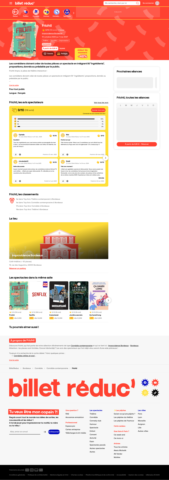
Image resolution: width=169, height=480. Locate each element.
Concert (93, 435)
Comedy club (95, 421)
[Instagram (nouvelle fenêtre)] (145, 392)
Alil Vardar (118, 454)
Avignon (141, 424)
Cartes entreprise (73, 429)
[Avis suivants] (105, 158)
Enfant (92, 431)
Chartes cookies (77, 475)
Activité (93, 438)
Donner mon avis (98, 110)
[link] (33, 135)
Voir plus (101, 178)
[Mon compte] (157, 3)
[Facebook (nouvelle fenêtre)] (145, 382)
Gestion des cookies (136, 475)
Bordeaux (134, 346)
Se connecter (148, 3)
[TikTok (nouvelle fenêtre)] (155, 392)
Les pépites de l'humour (124, 421)
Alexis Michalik (120, 450)
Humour (93, 424)
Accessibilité (121, 475)
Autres (92, 452)
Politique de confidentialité (37, 475)
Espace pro (70, 426)
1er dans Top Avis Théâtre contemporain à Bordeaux (38, 199)
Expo (92, 441)
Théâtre (93, 414)
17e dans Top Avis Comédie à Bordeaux (32, 206)
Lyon (140, 417)
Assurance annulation (75, 417)
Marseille (142, 421)
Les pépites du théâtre (123, 417)
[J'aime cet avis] (15, 154)
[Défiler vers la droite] (73, 13)
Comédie (39, 368)
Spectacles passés (98, 445)
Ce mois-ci (118, 438)
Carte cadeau (119, 426)
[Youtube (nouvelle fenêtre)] (155, 382)
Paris (140, 414)
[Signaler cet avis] (20, 154)
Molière (117, 457)
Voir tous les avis (101, 103)
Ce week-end (119, 435)
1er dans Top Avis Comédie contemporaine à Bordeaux (39, 203)
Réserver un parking (17, 268)
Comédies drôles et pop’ (24, 356)
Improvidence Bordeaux (52, 33)
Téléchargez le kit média (76, 433)
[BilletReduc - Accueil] (24, 3)
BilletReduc (14, 368)
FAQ (67, 414)
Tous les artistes (120, 447)
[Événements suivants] (108, 300)
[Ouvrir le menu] (11, 3)
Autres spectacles (97, 448)
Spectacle (94, 428)
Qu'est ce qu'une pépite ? (124, 414)
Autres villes (143, 431)
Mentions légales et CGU (59, 475)
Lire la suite (14, 85)
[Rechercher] (137, 3)
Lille (139, 428)
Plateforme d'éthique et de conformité (100, 475)
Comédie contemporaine (81, 346)
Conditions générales (17, 475)
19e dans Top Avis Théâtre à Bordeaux (32, 209)
